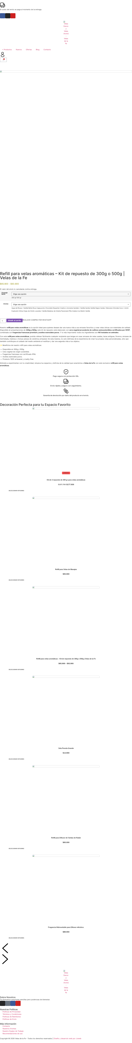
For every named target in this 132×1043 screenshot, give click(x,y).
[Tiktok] (7, 1003)
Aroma (5, 304)
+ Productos (7, 50)
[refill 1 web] (66, 169)
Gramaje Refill (5, 293)
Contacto (47, 50)
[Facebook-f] (2, 15)
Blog (37, 50)
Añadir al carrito (14, 320)
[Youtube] (12, 15)
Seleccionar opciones (16, 490)
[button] (66, 948)
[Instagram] (7, 15)
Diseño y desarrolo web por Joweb (67, 1038)
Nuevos (19, 50)
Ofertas (29, 50)
